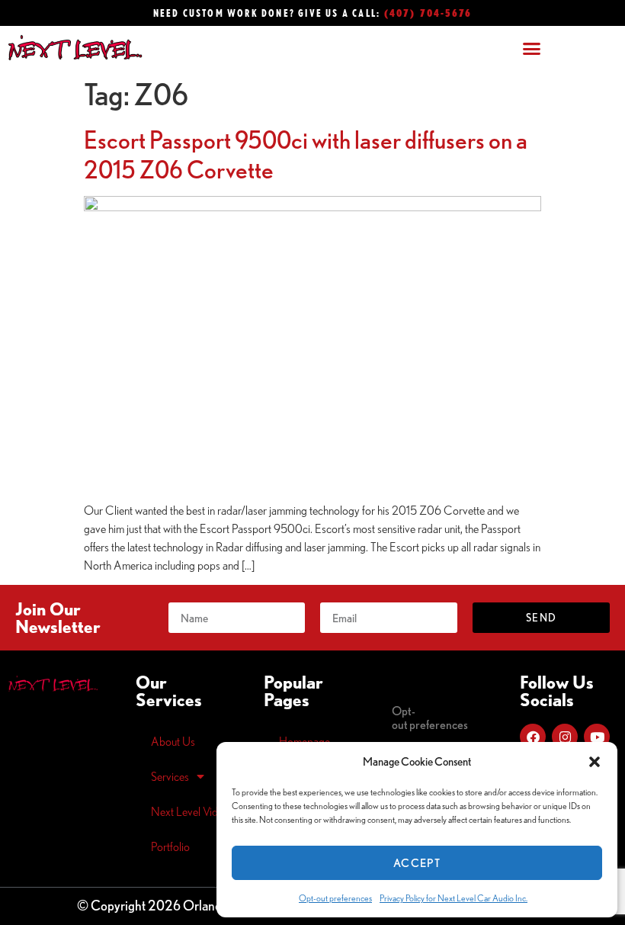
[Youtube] (597, 737)
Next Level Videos (192, 811)
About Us (173, 741)
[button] (594, 761)
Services (170, 776)
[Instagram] (565, 737)
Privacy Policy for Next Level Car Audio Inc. (453, 898)
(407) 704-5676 (428, 12)
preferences (430, 717)
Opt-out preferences (335, 898)
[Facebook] (533, 737)
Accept (417, 862)
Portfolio (170, 846)
